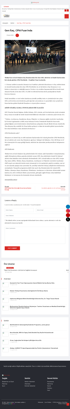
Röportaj (10, 268)
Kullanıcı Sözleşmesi (62, 403)
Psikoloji (4, 384)
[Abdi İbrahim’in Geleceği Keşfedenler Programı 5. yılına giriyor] (6, 326)
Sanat (49, 386)
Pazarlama (50, 381)
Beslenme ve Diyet (8, 381)
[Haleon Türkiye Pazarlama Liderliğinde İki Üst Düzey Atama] (6, 292)
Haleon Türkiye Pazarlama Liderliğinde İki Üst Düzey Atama (29, 291)
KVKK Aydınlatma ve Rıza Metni (60, 402)
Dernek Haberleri (30, 386)
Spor (3, 386)
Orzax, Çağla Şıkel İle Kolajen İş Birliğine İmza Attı (25, 340)
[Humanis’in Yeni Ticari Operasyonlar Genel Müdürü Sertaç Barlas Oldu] (6, 284)
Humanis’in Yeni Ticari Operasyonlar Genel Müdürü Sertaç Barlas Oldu (32, 283)
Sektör (12, 23)
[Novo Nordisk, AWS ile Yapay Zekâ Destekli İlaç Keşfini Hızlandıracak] (6, 334)
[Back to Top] (68, 404)
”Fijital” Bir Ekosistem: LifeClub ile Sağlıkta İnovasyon (20, 270)
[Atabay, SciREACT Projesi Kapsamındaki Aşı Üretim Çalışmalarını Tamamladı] (6, 350)
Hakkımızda (40, 402)
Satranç (49, 388)
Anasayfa (5, 23)
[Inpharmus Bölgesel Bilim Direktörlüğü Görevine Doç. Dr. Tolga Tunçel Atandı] (6, 300)
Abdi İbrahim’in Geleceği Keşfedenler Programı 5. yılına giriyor (30, 324)
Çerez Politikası (48, 402)
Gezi (48, 390)
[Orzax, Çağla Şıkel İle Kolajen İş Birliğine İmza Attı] (6, 342)
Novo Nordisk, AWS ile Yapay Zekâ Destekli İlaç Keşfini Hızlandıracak (31, 332)
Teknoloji (50, 384)
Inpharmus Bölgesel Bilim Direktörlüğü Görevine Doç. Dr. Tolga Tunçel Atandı (34, 298)
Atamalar (27, 384)
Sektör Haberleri (30, 381)
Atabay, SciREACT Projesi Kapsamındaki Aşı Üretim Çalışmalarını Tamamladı (34, 348)
